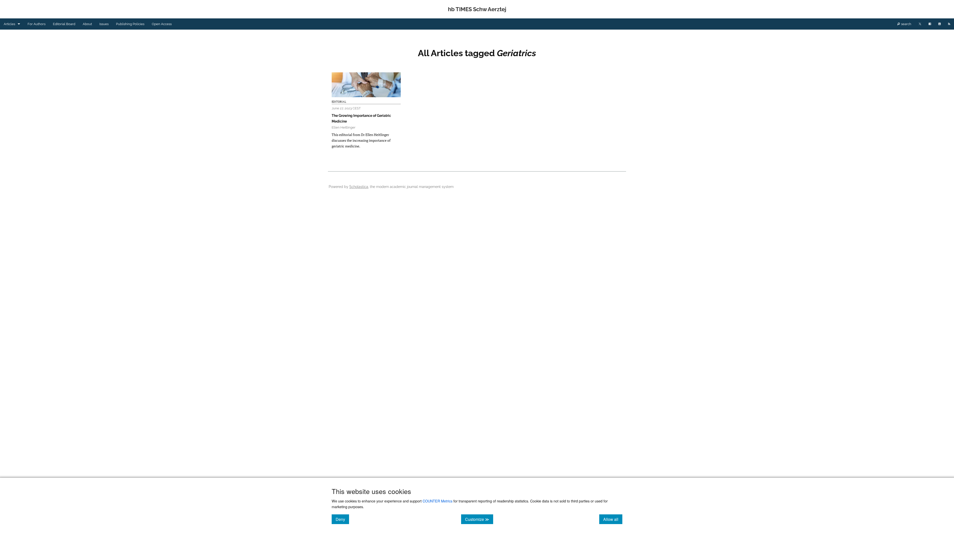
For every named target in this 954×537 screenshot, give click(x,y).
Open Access (162, 24)
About (87, 24)
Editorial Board (64, 24)
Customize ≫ (479, 519)
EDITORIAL (339, 101)
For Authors (36, 24)
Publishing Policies (130, 24)
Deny (342, 519)
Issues (104, 24)
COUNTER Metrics (437, 500)
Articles (9, 24)
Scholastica (358, 186)
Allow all (612, 519)
